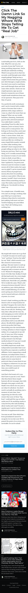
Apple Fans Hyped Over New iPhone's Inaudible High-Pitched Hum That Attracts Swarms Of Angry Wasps (13, 477)
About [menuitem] (3, 585)
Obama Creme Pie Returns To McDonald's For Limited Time (11, 468)
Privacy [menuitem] (18, 585)
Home (13, 2)
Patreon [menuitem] (24, 585)
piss (2, 7)
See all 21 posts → (7, 486)
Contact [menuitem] (9, 585)
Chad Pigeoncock (10, 36)
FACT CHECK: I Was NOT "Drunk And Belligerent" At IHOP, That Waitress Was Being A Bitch (13, 459)
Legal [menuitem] (13, 585)
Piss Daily (6, 2)
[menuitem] (13, 2)
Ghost (17, 587)
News (18, 2)
